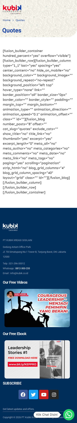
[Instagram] (54, 394)
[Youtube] (43, 394)
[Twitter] (33, 394)
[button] (68, 414)
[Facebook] (23, 394)
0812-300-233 (22, 268)
